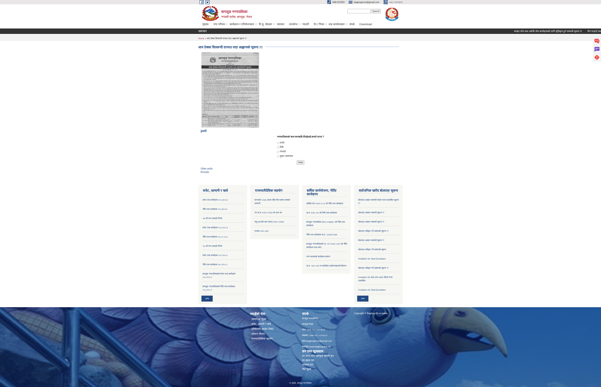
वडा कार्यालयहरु (337, 24)
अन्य (207, 298)
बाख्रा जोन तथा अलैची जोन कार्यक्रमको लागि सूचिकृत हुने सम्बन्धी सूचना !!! (533, 31)
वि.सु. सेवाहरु (265, 24)
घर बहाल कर (308, 360)
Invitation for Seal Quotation (372, 258)
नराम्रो (283, 151)
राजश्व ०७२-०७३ (261, 231)
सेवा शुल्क (306, 369)
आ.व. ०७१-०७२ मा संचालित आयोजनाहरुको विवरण (326, 265)
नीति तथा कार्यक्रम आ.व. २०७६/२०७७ (321, 234)
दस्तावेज (293, 24)
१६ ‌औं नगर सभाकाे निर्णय (212, 246)
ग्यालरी (305, 24)
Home (201, 38)
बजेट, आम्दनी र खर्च (261, 324)
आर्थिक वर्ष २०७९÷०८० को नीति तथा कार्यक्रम (324, 203)
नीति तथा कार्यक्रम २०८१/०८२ (215, 264)
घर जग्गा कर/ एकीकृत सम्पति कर (318, 355)
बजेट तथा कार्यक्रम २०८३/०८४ (215, 200)
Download (365, 24)
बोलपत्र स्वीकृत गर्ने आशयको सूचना (372, 249)
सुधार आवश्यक (286, 156)
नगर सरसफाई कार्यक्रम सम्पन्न (318, 256)
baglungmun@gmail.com (319, 341)
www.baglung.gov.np (319, 346)
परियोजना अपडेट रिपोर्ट (263, 329)
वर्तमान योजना (258, 333)
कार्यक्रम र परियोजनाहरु (242, 24)
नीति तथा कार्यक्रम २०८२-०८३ (215, 237)
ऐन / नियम (319, 24)
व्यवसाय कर (307, 364)
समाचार (280, 24)
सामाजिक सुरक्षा (259, 319)
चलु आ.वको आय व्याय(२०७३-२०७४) (269, 221)
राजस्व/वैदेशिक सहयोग (262, 338)
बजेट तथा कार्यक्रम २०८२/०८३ (215, 227)
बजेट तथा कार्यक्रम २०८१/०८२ (215, 255)
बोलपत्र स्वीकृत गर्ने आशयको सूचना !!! (373, 231)
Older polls (207, 168)
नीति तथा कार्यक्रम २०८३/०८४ (215, 209)
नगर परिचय (219, 24)
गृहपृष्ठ (205, 24)
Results (205, 172)
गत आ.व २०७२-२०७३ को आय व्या (268, 212)
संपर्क (352, 24)
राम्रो (282, 142)
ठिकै (282, 147)
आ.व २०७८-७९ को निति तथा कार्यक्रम (321, 212)
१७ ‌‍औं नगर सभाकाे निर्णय (212, 218)
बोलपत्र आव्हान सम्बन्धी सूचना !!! (371, 212)
